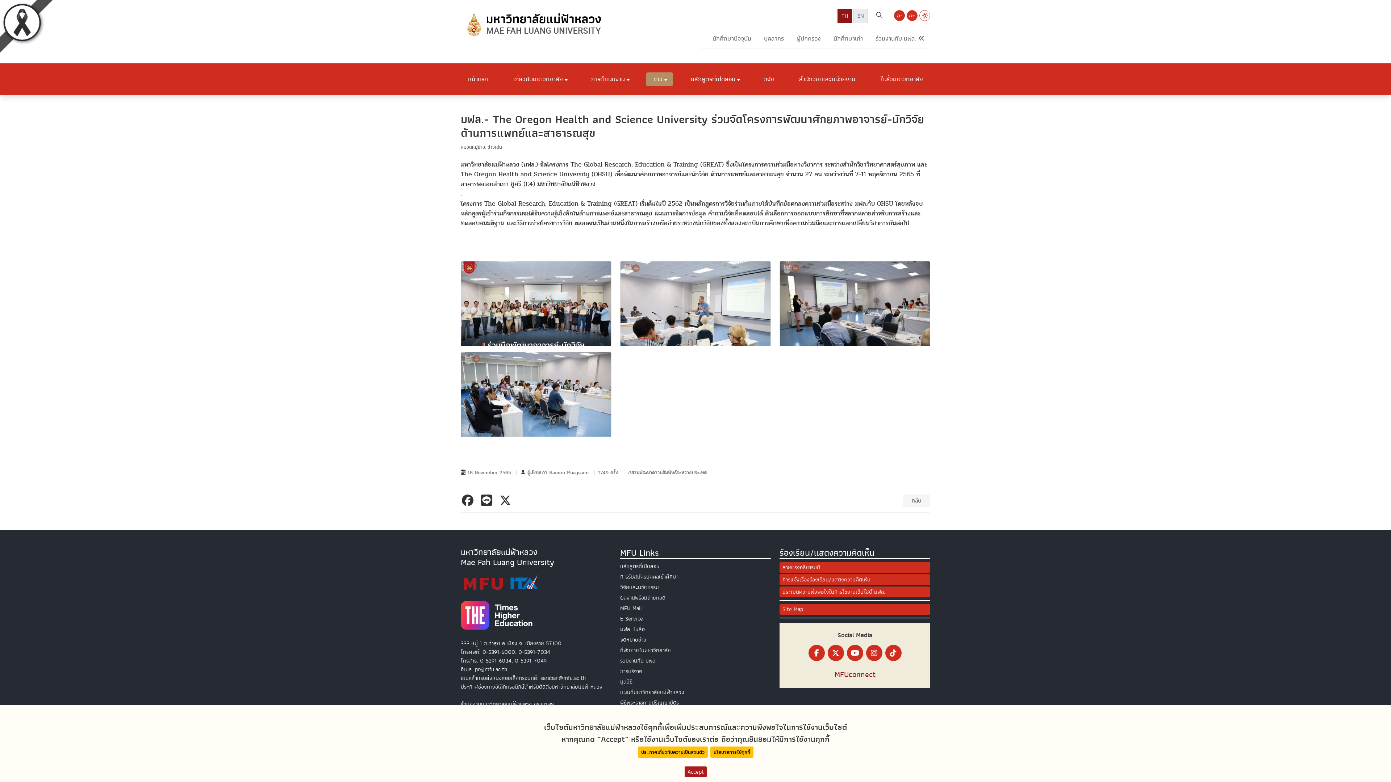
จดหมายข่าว (633, 639)
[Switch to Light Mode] (924, 15)
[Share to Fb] (469, 500)
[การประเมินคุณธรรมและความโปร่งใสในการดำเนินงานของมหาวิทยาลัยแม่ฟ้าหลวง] (500, 583)
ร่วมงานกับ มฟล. (638, 660)
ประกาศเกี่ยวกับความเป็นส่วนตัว (673, 752)
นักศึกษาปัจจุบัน (732, 38)
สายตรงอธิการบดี (801, 567)
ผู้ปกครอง (809, 38)
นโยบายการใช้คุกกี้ (732, 752)
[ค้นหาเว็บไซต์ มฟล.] (879, 16)
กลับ (916, 500)
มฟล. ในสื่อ (632, 629)
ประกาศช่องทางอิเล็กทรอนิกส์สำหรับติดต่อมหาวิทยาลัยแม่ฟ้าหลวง (531, 686)
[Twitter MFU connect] (836, 653)
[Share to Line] (488, 500)
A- (899, 15)
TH (844, 16)
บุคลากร (774, 38)
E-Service (631, 618)
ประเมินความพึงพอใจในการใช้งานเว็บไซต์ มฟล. (833, 592)
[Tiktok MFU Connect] (893, 653)
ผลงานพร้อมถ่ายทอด (642, 597)
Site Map (792, 609)
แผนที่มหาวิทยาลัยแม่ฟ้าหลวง (652, 692)
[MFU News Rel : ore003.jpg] (855, 303)
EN (860, 16)
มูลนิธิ (626, 681)
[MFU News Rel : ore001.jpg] (536, 303)
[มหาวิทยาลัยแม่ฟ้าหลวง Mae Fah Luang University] (533, 24)
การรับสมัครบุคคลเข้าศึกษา (649, 576)
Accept (696, 772)
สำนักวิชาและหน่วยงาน (827, 79)
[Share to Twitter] (507, 500)
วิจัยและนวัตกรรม (639, 587)
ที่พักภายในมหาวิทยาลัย (645, 650)
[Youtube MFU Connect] (855, 653)
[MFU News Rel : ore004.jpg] (536, 394)
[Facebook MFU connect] (817, 653)
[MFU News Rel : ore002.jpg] (695, 303)
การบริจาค (631, 671)
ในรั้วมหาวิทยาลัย (902, 79)
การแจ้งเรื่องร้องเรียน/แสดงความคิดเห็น (826, 579)
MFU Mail (631, 608)
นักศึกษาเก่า (848, 38)
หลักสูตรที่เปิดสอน (640, 566)
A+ (912, 15)
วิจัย (769, 79)
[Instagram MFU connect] (874, 653)
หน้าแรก (478, 79)
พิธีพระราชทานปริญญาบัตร (649, 702)
